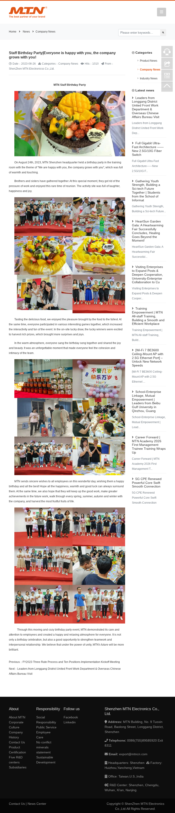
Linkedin (70, 722)
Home (12, 31)
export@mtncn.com (133, 754)
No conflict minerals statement (43, 747)
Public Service (46, 727)
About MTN (17, 717)
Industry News (148, 78)
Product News (148, 60)
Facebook (71, 717)
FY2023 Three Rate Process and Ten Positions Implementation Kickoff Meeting (71, 662)
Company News (45, 31)
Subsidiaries (17, 767)
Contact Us (17, 742)
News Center (37, 803)
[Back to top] (167, 87)
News (26, 31)
